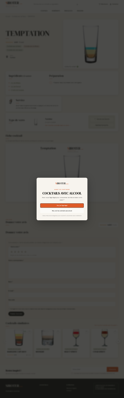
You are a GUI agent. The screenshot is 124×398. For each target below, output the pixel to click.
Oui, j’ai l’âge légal (62, 205)
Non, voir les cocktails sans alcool (62, 211)
